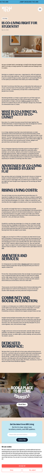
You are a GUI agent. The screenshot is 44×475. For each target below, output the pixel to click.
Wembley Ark (25, 264)
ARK (39, 138)
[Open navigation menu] (40, 9)
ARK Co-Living (26, 101)
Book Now (22, 404)
